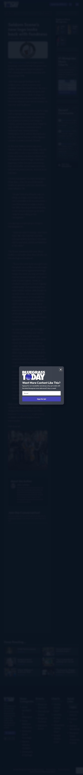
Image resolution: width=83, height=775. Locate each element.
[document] (41, 387)
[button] (61, 369)
